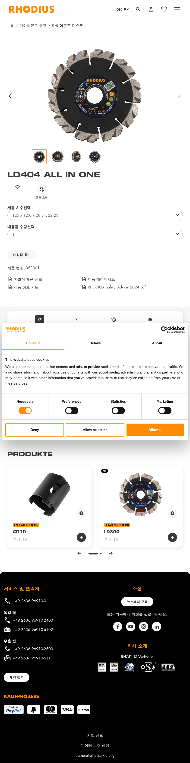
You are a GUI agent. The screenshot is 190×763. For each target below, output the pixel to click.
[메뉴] (177, 9)
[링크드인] (156, 626)
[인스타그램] (143, 626)
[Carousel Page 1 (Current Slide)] (93, 553)
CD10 (19, 532)
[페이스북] (117, 626)
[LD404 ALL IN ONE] (95, 96)
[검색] (138, 9)
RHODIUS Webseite (137, 656)
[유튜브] (130, 626)
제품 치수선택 (19, 207)
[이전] (10, 96)
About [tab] (157, 343)
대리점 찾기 (22, 254)
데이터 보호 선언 (95, 745)
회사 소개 (137, 646)
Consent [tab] (33, 343)
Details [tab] (95, 343)
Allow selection (95, 430)
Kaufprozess (21, 696)
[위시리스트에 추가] (17, 187)
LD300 (112, 532)
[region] (95, 105)
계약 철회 (17, 677)
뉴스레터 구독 (137, 601)
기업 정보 (95, 735)
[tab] (39, 319)
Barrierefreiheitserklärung (95, 755)
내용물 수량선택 (21, 226)
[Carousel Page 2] (100, 553)
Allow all (155, 430)
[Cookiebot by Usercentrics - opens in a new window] (164, 329)
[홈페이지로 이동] (31, 9)
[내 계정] (151, 9)
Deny (35, 430)
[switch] (71, 410)
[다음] (179, 96)
